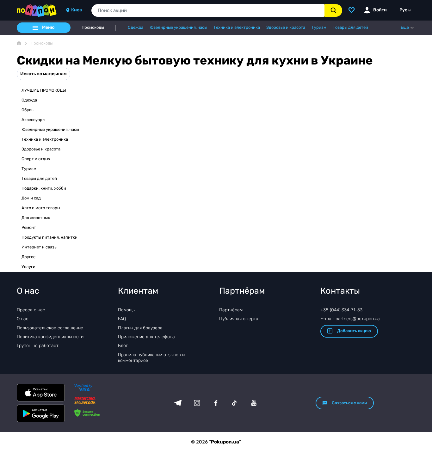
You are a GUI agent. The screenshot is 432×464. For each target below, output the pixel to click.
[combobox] (207, 10)
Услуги (28, 266)
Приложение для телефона (146, 336)
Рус (403, 10)
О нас (22, 318)
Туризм (29, 168)
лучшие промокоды (44, 90)
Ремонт (29, 227)
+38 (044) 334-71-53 (341, 310)
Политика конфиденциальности (50, 336)
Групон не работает (38, 345)
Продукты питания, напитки (49, 237)
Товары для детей (39, 178)
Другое (28, 256)
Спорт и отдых (36, 158)
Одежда (29, 100)
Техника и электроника (45, 139)
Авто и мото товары (41, 207)
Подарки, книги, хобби (44, 188)
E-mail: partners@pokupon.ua (350, 318)
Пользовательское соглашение (50, 328)
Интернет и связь (39, 247)
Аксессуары (33, 119)
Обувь (28, 109)
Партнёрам (231, 310)
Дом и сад (31, 198)
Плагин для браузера (140, 328)
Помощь (126, 310)
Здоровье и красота (41, 149)
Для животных (36, 217)
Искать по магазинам (43, 73)
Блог (123, 345)
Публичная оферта (238, 318)
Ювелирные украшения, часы (50, 129)
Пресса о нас (31, 310)
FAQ (122, 318)
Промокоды (93, 27)
